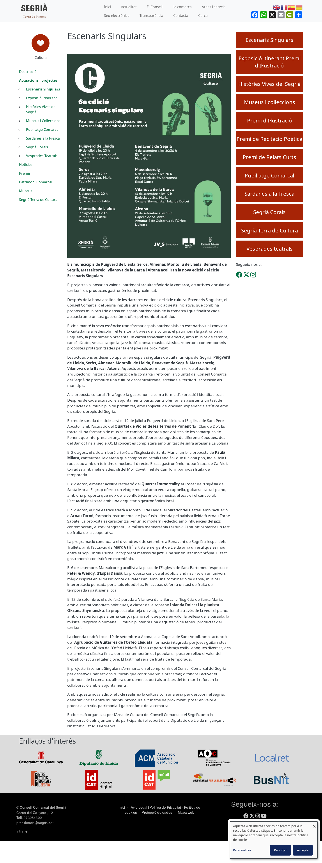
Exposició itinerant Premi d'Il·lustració (270, 62)
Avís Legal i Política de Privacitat (156, 807)
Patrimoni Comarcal (35, 182)
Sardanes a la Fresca (43, 138)
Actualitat (129, 6)
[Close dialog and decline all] (314, 824)
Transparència (151, 15)
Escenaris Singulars (43, 89)
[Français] (284, 6)
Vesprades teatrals (269, 248)
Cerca (203, 15)
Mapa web (185, 812)
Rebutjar (280, 850)
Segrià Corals (37, 147)
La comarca (182, 6)
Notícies (25, 164)
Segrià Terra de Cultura (38, 199)
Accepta (303, 850)
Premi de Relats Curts (269, 157)
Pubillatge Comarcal (42, 129)
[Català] (299, 6)
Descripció (28, 71)
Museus (25, 190)
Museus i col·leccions (269, 102)
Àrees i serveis (213, 6)
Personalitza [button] (242, 850)
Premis (25, 173)
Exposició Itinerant (41, 98)
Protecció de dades (157, 812)
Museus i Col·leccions (43, 120)
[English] (277, 6)
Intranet (22, 831)
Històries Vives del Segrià (41, 109)
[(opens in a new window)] (239, 274)
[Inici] (34, 11)
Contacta (180, 15)
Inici (107, 6)
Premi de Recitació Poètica (269, 138)
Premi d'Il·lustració (269, 120)
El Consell (155, 6)
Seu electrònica (116, 15)
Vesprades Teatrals (42, 155)
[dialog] (274, 840)
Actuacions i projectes (38, 80)
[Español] (291, 6)
